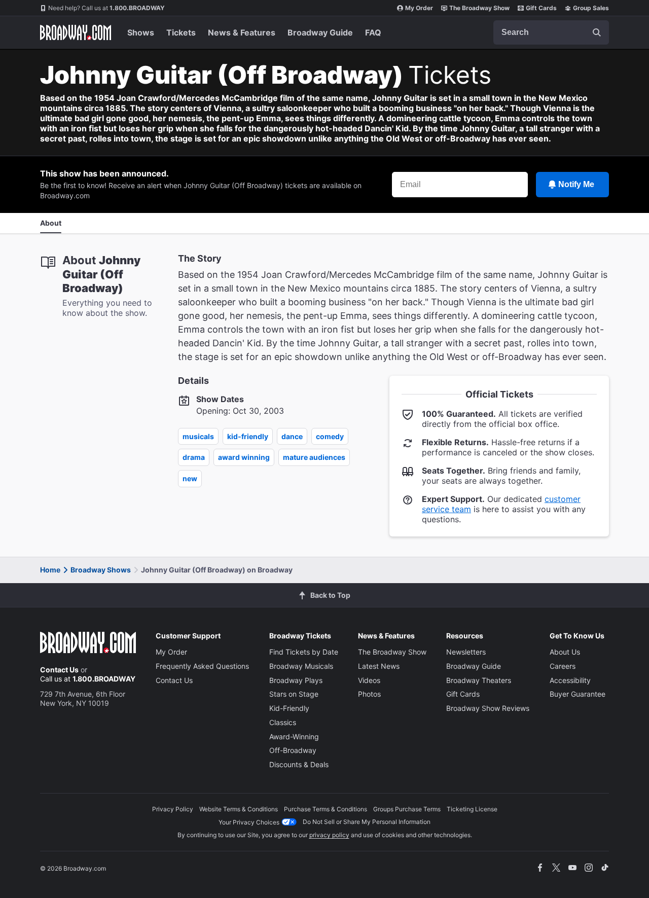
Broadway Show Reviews (487, 708)
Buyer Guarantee (577, 694)
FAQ (373, 32)
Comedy (330, 436)
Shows (140, 32)
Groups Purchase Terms (407, 809)
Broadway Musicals (301, 666)
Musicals (198, 436)
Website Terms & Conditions (238, 809)
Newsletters (466, 652)
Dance (292, 436)
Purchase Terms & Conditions (325, 809)
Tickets (181, 32)
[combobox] (551, 32)
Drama (194, 457)
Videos (369, 680)
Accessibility (570, 680)
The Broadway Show (479, 8)
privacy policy (329, 835)
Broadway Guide (320, 32)
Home (50, 569)
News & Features (241, 32)
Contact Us (59, 669)
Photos (369, 694)
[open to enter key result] (597, 32)
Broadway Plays (295, 680)
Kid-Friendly (247, 436)
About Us (565, 652)
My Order (419, 8)
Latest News (379, 666)
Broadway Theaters (478, 680)
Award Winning (244, 457)
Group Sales (591, 8)
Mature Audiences (314, 457)
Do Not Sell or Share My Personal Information (366, 821)
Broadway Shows (100, 569)
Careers (562, 666)
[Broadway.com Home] (75, 32)
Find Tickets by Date (303, 652)
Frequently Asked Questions (202, 666)
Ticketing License (472, 809)
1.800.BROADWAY (106, 8)
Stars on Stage (293, 694)
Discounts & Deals (299, 764)
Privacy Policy (172, 809)
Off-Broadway (292, 750)
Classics (282, 722)
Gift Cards (541, 8)
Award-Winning (294, 736)
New (190, 478)
